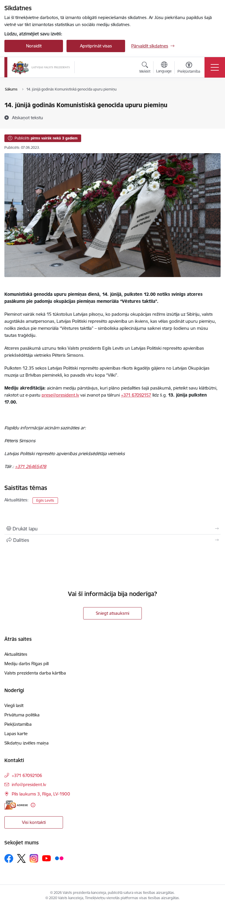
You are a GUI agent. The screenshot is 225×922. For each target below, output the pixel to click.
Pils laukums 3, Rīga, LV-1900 (41, 794)
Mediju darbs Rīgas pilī (26, 663)
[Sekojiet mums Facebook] (8, 858)
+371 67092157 (136, 395)
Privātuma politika (22, 715)
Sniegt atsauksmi (112, 613)
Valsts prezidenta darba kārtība (35, 673)
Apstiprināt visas (96, 46)
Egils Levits (45, 500)
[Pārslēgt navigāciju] (214, 67)
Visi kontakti (34, 822)
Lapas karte (16, 733)
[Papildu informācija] (33, 805)
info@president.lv (29, 784)
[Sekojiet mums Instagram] (34, 858)
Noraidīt (34, 46)
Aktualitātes (15, 654)
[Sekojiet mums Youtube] (46, 858)
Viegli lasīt (13, 705)
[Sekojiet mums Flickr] (59, 858)
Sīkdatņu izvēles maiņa (26, 743)
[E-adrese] (16, 805)
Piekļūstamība (18, 724)
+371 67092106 (27, 775)
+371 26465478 (30, 466)
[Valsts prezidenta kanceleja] (41, 67)
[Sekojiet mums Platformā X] (21, 858)
